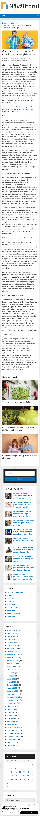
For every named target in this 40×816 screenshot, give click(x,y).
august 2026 (12, 630)
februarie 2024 (12, 721)
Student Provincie (13, 614)
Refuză (11, 813)
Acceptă (29, 813)
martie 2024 (11, 718)
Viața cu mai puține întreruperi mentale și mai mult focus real (22, 495)
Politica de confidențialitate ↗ (13, 810)
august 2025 (12, 667)
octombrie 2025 (13, 661)
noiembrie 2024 (13, 694)
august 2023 (12, 740)
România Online (12, 608)
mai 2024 (10, 712)
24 (8, 780)
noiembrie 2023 (12, 730)
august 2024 (12, 703)
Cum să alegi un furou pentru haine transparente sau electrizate (23, 522)
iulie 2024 (10, 706)
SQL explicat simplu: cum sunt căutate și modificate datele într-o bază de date (23, 531)
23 (32, 776)
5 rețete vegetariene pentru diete (16, 402)
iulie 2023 (10, 743)
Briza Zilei (10, 595)
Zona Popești (12, 617)
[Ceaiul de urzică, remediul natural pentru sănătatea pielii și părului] (20, 415)
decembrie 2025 (13, 655)
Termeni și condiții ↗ (25, 808)
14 (24, 772)
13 (20, 772)
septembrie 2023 (13, 736)
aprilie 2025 (11, 679)
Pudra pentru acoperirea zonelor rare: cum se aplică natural (23, 558)
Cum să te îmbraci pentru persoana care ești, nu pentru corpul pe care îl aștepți (23, 567)
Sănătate (5, 61)
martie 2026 (11, 646)
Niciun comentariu (20, 61)
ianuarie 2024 (12, 724)
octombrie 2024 (13, 697)
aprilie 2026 (11, 643)
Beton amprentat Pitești (16, 592)
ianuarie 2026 (12, 652)
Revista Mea (11, 604)
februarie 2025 (12, 685)
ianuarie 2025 (12, 688)
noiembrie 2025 (12, 658)
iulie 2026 (10, 633)
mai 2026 (10, 640)
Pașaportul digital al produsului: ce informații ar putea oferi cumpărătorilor (23, 576)
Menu (3, 16)
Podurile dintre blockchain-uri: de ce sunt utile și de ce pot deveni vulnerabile (23, 549)
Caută (20, 479)
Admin (6, 58)
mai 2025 (10, 676)
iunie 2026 (11, 636)
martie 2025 (11, 682)
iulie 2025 (10, 670)
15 (28, 772)
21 (24, 776)
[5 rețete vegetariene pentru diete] (20, 390)
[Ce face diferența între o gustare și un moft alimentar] (20, 443)
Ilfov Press (11, 598)
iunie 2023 (11, 746)
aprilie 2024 (11, 715)
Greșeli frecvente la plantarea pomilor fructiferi (23, 539)
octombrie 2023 (13, 733)
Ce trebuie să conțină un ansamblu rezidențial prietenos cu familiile (22, 513)
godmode (29, 107)
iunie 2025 (11, 673)
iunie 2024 (11, 709)
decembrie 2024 (13, 691)
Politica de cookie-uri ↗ (11, 808)
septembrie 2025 (13, 664)
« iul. (7, 786)
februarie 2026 (12, 649)
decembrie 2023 (13, 727)
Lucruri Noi (11, 601)
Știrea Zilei (11, 611)
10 (7, 772)
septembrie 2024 (13, 700)
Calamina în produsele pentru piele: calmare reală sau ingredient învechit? (23, 504)
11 (11, 772)
